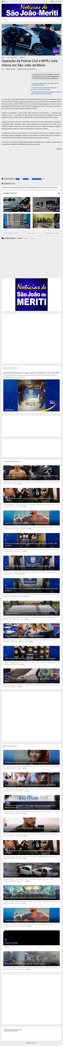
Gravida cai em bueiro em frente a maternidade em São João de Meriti (30, 785)
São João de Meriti (12, 57)
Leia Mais (19, 483)
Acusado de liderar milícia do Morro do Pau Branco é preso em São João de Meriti (17, 206)
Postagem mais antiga (52, 233)
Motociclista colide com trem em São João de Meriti (24, 964)
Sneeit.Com (34, 1043)
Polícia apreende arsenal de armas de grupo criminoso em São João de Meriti (46, 224)
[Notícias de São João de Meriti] (31, 16)
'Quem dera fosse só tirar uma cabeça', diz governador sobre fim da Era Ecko (44, 88)
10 (6, 676)
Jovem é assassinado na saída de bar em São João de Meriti (27, 523)
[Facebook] (2, 1)
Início (3, 57)
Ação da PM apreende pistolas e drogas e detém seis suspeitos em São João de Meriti (31, 373)
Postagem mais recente (11, 233)
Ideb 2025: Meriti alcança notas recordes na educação (24, 636)
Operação (22, 57)
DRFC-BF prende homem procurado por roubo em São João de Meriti (30, 658)
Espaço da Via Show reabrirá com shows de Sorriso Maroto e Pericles (30, 898)
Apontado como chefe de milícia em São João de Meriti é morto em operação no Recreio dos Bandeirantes (17, 223)
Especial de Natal (11, 943)
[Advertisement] (15, 83)
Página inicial (32, 233)
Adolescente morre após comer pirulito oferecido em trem (26, 762)
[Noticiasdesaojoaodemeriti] (8, 1)
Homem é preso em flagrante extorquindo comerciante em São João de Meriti (46, 206)
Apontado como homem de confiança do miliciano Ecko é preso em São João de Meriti (46, 92)
